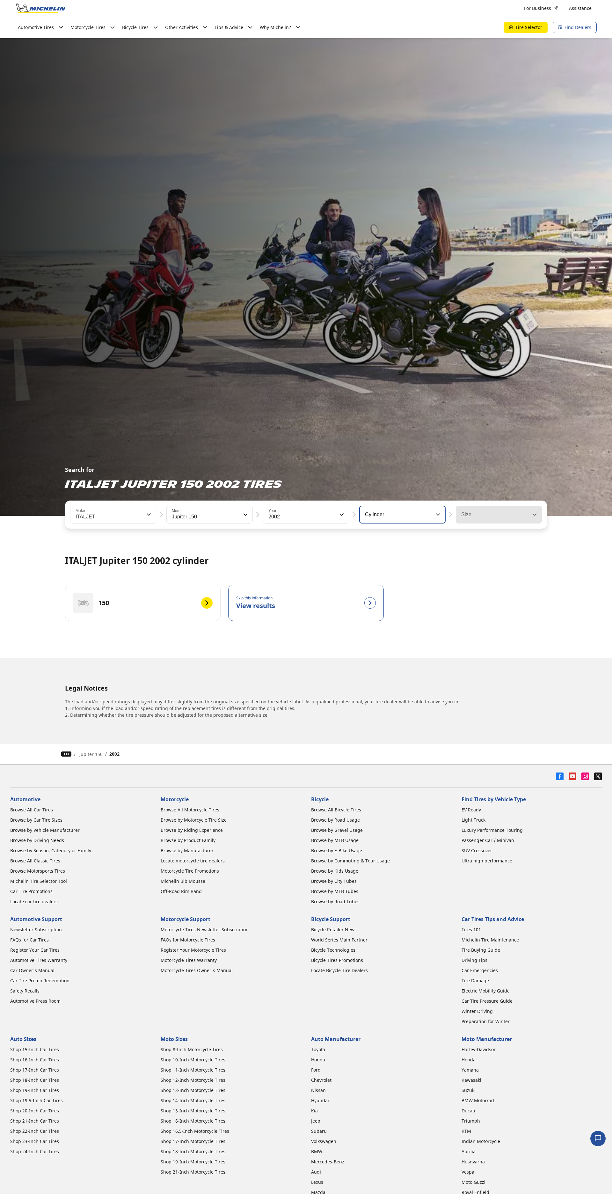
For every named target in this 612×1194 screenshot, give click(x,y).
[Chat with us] (598, 1138)
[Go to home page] (40, 8)
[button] (148, 514)
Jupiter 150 (91, 754)
